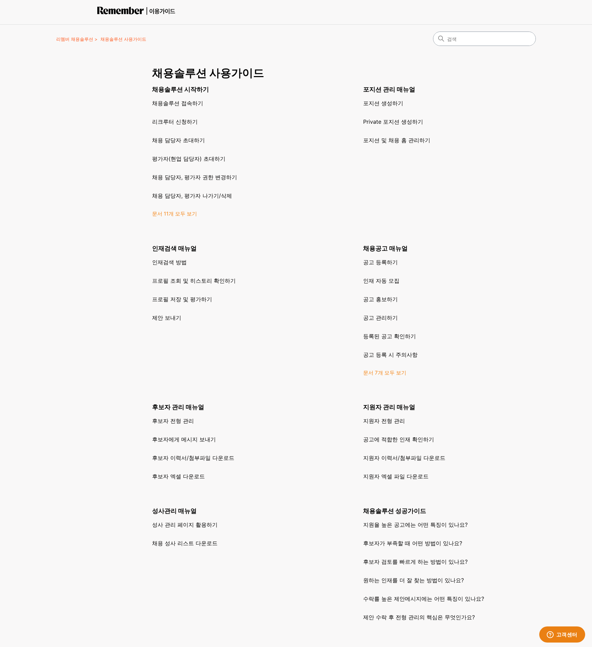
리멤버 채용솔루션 (74, 39)
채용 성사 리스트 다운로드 (185, 543)
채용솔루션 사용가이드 (123, 39)
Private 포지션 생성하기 (393, 121)
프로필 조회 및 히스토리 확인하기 (194, 280)
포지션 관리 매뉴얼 (389, 89)
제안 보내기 (166, 317)
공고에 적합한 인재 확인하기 (398, 439)
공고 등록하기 (380, 262)
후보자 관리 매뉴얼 (178, 407)
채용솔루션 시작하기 (180, 89)
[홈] (138, 12)
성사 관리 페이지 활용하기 (185, 524)
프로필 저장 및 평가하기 (182, 299)
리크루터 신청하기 (175, 121)
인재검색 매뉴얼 (174, 248)
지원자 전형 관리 (384, 420)
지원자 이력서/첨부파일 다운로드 (404, 457)
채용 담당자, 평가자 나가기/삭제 (192, 195)
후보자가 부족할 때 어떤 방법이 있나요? (412, 543)
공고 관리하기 (380, 317)
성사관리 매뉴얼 (174, 510)
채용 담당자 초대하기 (178, 140)
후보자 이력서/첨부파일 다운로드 (193, 457)
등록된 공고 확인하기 (389, 336)
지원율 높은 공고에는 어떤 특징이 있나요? (415, 524)
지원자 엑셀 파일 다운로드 (396, 476)
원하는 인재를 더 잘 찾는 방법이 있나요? (413, 580)
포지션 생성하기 (383, 103)
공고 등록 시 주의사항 (390, 354)
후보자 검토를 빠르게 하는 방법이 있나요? (415, 561)
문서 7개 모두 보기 (384, 372)
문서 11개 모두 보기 (174, 213)
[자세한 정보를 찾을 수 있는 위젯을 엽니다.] (562, 635)
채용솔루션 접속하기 (177, 103)
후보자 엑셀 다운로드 (178, 476)
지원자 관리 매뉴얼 (389, 407)
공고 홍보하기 (380, 299)
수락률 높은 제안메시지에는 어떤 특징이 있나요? (423, 598)
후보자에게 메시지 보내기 (184, 439)
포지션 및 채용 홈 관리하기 (396, 140)
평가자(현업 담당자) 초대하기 (188, 158)
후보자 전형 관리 (173, 420)
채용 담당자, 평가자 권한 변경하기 (194, 177)
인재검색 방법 (169, 262)
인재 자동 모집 (381, 280)
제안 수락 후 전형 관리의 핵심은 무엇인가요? (419, 617)
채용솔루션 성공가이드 (394, 510)
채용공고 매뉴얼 (385, 248)
